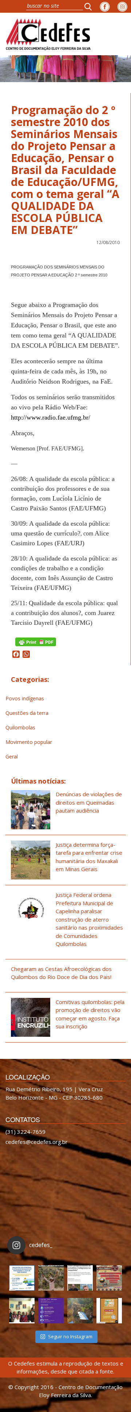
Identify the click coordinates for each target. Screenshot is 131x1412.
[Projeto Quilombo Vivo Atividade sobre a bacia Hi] (80, 1310)
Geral (11, 756)
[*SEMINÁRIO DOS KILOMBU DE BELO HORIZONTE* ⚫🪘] (109, 1310)
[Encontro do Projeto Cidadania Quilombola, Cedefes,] (22, 1310)
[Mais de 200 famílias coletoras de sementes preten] (51, 1278)
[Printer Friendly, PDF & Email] (35, 641)
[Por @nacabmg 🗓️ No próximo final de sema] (22, 1278)
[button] (90, 6)
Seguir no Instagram (70, 1336)
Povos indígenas (24, 698)
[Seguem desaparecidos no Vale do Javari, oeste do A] (80, 1278)
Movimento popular (28, 742)
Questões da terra (26, 712)
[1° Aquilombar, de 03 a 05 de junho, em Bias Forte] (109, 1278)
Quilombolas (20, 727)
